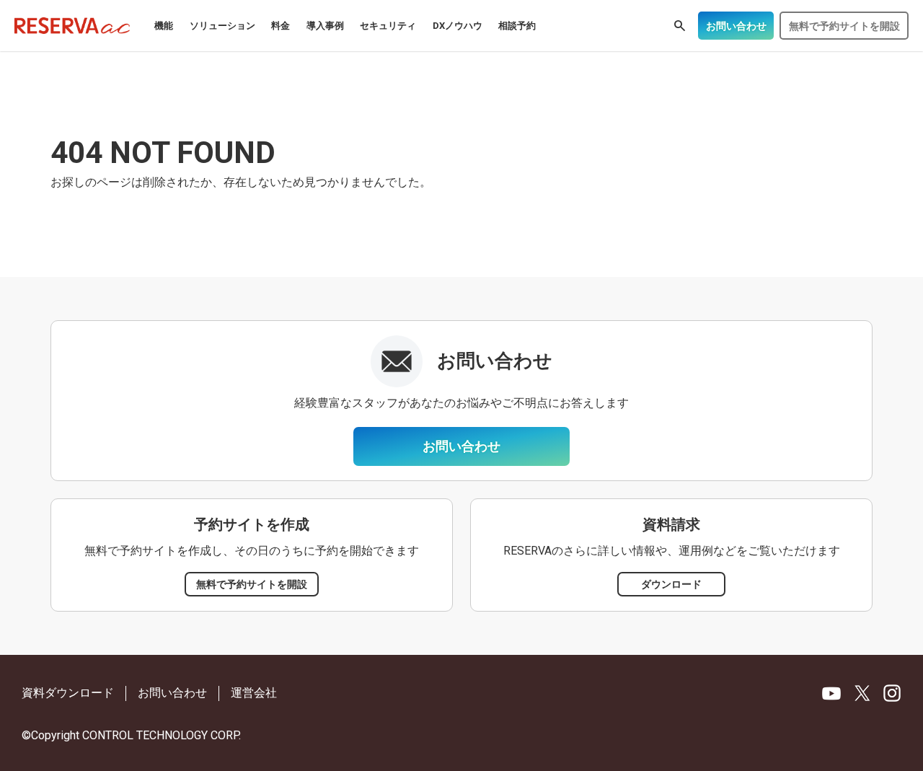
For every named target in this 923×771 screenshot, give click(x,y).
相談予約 (517, 25)
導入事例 (325, 25)
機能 (163, 25)
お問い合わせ (736, 26)
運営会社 (254, 693)
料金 (280, 25)
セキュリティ (388, 25)
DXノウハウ (457, 25)
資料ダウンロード (68, 693)
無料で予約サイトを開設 (844, 26)
